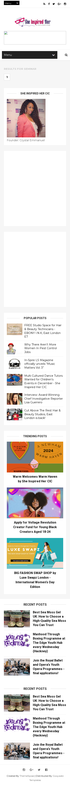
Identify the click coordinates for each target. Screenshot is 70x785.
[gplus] (59, 4)
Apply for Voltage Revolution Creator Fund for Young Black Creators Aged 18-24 (35, 527)
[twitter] (53, 4)
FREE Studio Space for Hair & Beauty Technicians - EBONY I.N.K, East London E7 (42, 331)
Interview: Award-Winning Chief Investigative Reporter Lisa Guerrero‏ (43, 398)
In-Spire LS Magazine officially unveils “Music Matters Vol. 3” (39, 363)
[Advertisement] (35, 188)
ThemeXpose (27, 775)
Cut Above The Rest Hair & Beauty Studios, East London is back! (42, 414)
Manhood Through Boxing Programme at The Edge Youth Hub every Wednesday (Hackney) (49, 642)
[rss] (44, 4)
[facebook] (49, 4)
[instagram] (65, 4)
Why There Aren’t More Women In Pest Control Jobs (40, 348)
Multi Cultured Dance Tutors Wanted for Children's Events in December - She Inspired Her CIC (43, 381)
